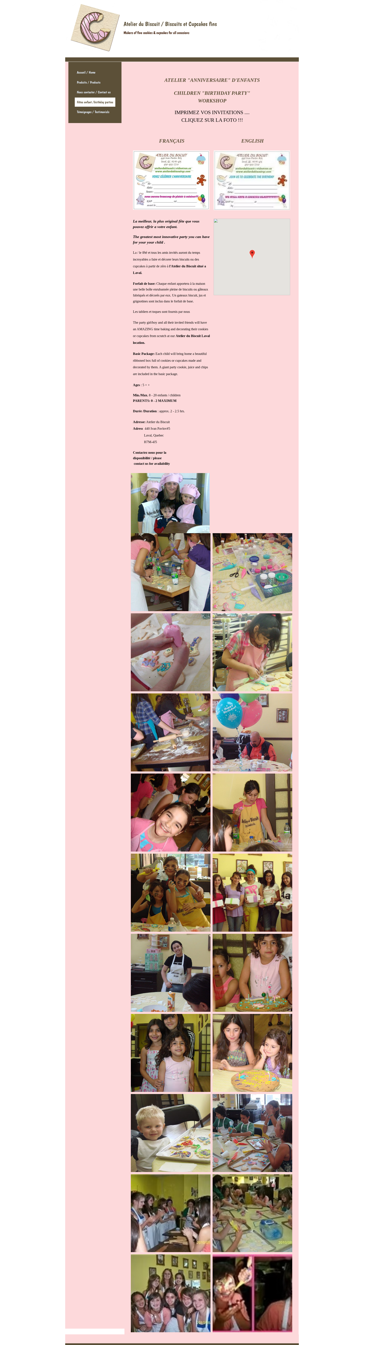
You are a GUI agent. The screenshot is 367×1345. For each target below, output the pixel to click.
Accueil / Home (86, 72)
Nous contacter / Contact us (94, 92)
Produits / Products (88, 82)
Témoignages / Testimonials (93, 112)
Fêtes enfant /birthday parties (95, 102)
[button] (170, 572)
